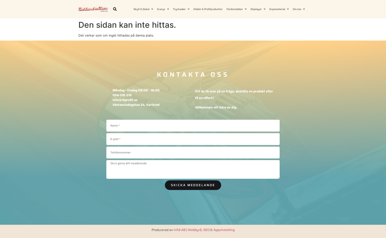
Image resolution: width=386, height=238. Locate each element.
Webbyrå (195, 229)
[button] (115, 9)
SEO (206, 229)
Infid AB (179, 229)
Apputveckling (224, 229)
